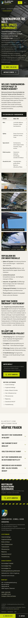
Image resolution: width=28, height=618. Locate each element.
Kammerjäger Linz (6, 568)
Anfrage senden (9, 72)
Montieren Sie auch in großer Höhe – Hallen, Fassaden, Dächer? (12, 468)
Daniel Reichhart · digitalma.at (12, 608)
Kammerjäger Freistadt (7, 563)
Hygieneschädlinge (10, 387)
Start (3, 8)
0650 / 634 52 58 (11, 67)
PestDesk (19, 607)
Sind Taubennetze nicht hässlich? (9, 444)
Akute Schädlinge (9, 384)
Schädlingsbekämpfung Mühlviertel (10, 570)
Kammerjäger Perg (6, 566)
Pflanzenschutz (9, 396)
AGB (15, 611)
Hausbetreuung (9, 404)
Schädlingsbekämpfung (14, 8)
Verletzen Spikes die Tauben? (11, 451)
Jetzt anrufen (13, 374)
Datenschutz (10, 611)
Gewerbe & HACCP (10, 401)
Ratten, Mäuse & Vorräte (11, 390)
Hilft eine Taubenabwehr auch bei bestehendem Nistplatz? (12, 458)
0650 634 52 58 (8, 616)
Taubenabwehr (5, 546)
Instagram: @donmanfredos (8, 596)
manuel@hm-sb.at (6, 594)
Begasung (7, 399)
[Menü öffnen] (25, 2)
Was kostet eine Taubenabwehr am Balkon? (12, 436)
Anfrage (23, 616)
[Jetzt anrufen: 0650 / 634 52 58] (20, 2)
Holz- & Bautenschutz (10, 393)
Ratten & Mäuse (5, 542)
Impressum (3, 611)
